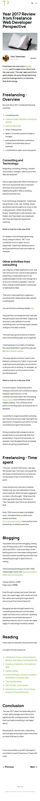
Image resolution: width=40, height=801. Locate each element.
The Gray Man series (13, 681)
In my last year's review (12, 521)
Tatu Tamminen (17, 56)
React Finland (8, 399)
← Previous (8, 766)
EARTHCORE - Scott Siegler (16, 685)
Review (33, 58)
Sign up (20, 786)
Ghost (33, 791)
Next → (34, 766)
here (32, 308)
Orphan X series (11, 671)
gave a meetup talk (13, 126)
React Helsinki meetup (14, 351)
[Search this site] (32, 3)
